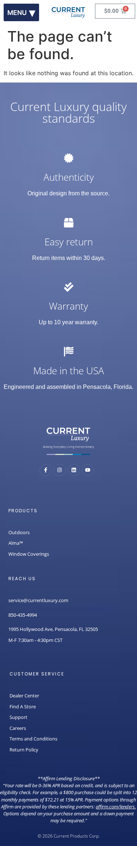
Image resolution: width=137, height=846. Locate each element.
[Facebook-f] (45, 470)
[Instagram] (59, 470)
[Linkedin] (74, 470)
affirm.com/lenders (115, 806)
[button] (21, 12)
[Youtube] (88, 470)
